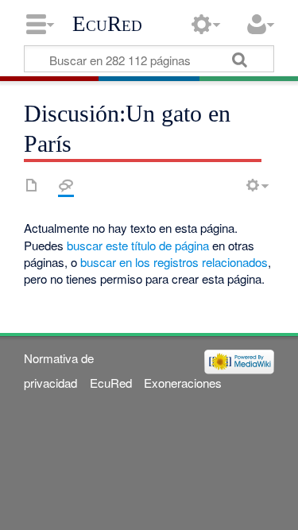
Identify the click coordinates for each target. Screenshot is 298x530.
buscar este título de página (138, 245)
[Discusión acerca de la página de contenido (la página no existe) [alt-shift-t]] (66, 185)
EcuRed (107, 24)
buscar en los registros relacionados (174, 261)
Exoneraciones (183, 382)
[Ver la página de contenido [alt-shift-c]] (32, 185)
